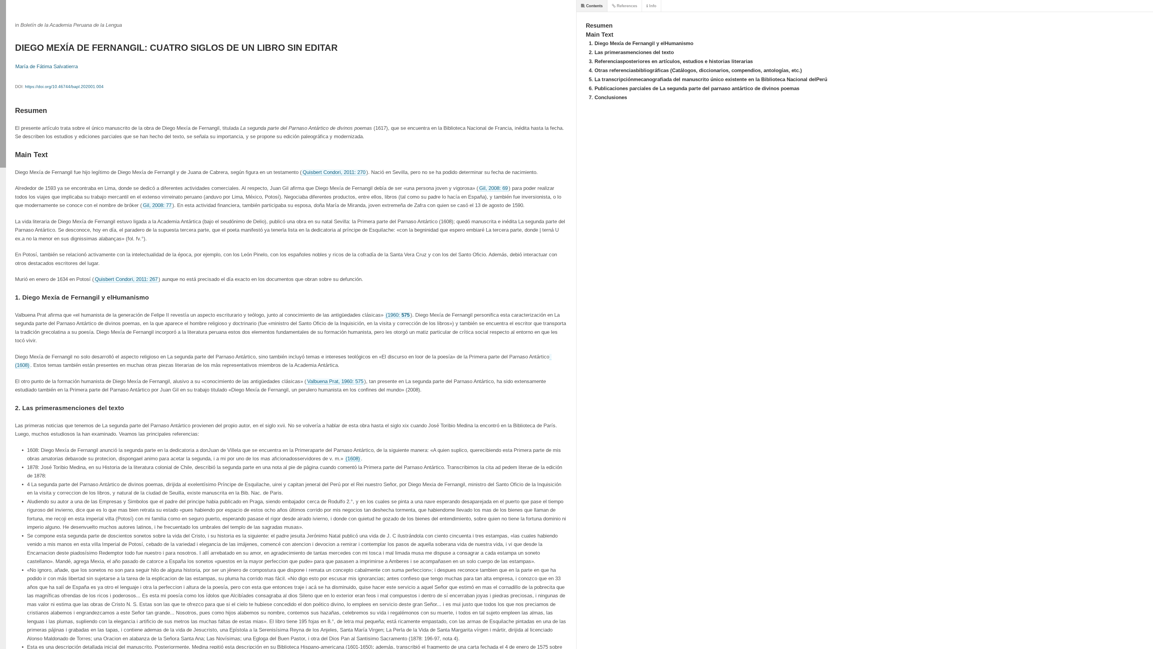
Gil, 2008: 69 (493, 188)
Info (652, 6)
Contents (594, 6)
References (626, 6)
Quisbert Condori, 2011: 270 (334, 172)
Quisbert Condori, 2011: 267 (126, 279)
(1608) (353, 459)
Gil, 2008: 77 (157, 205)
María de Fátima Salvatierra (46, 66)
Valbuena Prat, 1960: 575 (335, 381)
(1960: (398, 315)
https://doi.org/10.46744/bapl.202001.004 (64, 86)
